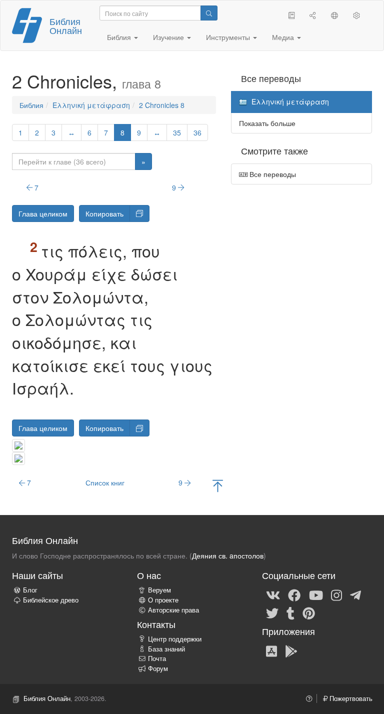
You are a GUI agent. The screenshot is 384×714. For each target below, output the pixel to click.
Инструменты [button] (229, 37)
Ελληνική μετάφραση (91, 105)
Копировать (105, 213)
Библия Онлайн (66, 25)
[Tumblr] (290, 613)
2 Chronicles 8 (161, 105)
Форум (158, 668)
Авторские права (173, 610)
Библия (32, 105)
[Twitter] (272, 613)
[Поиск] (209, 13)
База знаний (166, 649)
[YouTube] (316, 595)
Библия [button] (120, 37)
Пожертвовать (350, 698)
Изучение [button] (169, 37)
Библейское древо (50, 600)
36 (198, 133)
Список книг (105, 483)
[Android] (291, 651)
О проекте (163, 600)
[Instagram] (336, 595)
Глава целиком (43, 213)
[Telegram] (355, 595)
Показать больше (267, 123)
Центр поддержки (175, 639)
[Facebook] (294, 595)
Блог (30, 590)
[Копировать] (140, 213)
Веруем (159, 590)
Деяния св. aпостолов (228, 555)
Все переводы (272, 174)
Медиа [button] (284, 37)
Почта (157, 658)
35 (177, 133)
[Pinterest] (308, 613)
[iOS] (271, 651)
